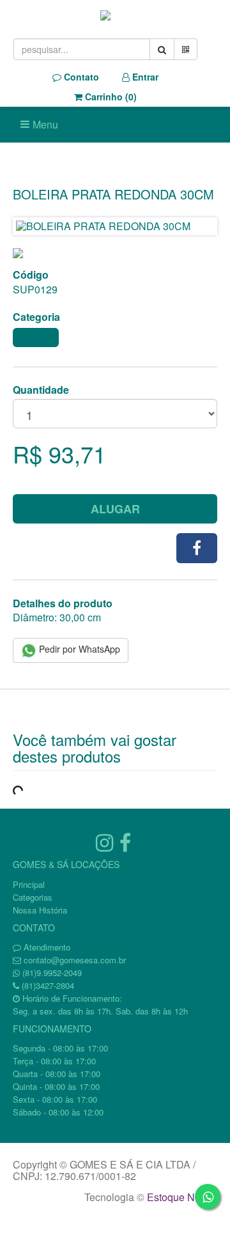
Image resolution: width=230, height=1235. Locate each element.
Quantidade (41, 390)
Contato (80, 76)
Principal (29, 884)
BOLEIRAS (36, 337)
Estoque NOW (179, 1197)
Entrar (144, 76)
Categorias (32, 897)
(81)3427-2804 (48, 985)
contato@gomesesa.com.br (75, 960)
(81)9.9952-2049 (52, 973)
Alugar (115, 509)
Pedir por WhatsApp (78, 648)
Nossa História (40, 910)
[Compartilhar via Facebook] (196, 548)
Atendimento (45, 947)
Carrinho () (109, 96)
